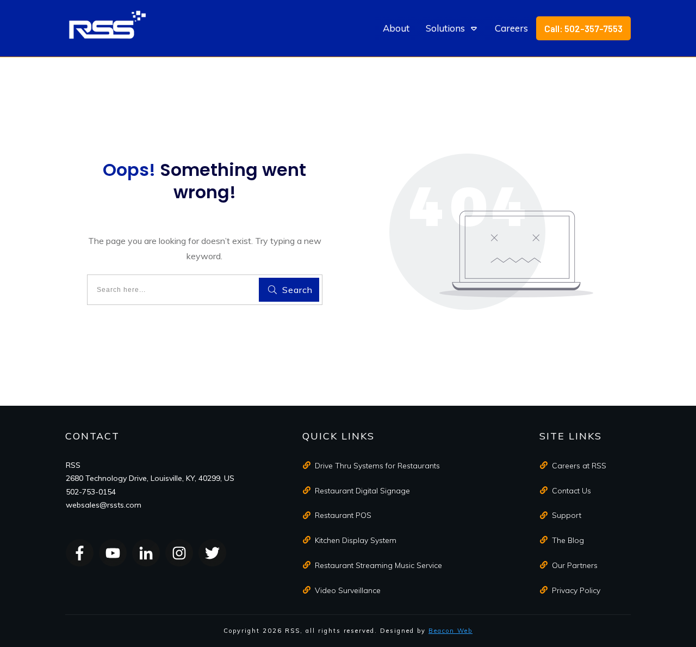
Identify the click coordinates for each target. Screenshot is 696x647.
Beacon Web (450, 630)
